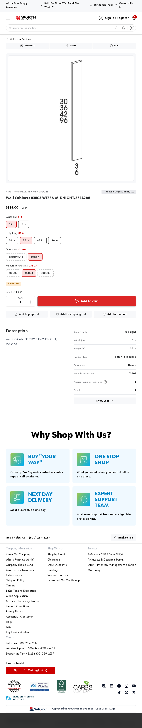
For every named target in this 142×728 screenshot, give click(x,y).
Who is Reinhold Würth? (20, 559)
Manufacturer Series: (21, 265)
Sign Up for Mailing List (28, 670)
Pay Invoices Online (18, 632)
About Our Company (18, 554)
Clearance (54, 559)
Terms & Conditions (17, 606)
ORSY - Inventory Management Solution (112, 564)
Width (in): (14, 217)
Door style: (16, 249)
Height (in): (15, 233)
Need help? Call (28, 537)
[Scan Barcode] (132, 28)
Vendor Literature (58, 575)
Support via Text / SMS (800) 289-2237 (30, 653)
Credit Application (17, 596)
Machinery (94, 570)
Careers (10, 585)
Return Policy (14, 575)
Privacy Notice (14, 611)
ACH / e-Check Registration (23, 601)
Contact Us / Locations (20, 570)
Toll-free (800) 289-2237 (21, 643)
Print (116, 46)
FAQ (8, 627)
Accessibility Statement (20, 616)
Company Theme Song (19, 564)
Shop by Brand (56, 554)
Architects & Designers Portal (106, 559)
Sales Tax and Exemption (21, 590)
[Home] (26, 18)
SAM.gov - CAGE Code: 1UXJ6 (105, 554)
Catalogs (53, 570)
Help (9, 621)
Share (73, 46)
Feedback (30, 46)
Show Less (102, 401)
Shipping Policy (15, 580)
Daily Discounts (57, 564)
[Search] (116, 28)
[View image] (71, 118)
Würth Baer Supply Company (22, 5)
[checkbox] (104, 314)
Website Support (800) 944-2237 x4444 (30, 648)
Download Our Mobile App (64, 580)
